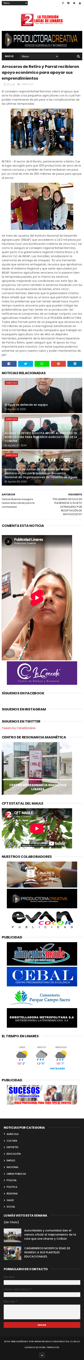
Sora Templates (49, 1347)
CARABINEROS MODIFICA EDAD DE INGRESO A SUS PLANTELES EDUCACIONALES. (47, 1252)
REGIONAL (12, 1193)
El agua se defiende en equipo (26, 405)
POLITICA (12, 1187)
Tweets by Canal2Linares (19, 728)
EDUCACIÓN (14, 1153)
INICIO (9, 56)
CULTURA (12, 1140)
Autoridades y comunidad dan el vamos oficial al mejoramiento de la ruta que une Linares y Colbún (50, 1234)
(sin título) (11, 1222)
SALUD (10, 1200)
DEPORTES (12, 1147)
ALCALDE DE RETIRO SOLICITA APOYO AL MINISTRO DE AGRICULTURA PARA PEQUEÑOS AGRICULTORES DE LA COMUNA (41, 437)
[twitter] (74, 3)
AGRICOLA (27, 84)
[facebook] (63, 3)
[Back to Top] (42, 1355)
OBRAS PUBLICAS (16, 1173)
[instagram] (68, 3)
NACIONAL (12, 1167)
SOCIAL (11, 1206)
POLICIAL (12, 1180)
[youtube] (80, 3)
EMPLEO (11, 1160)
